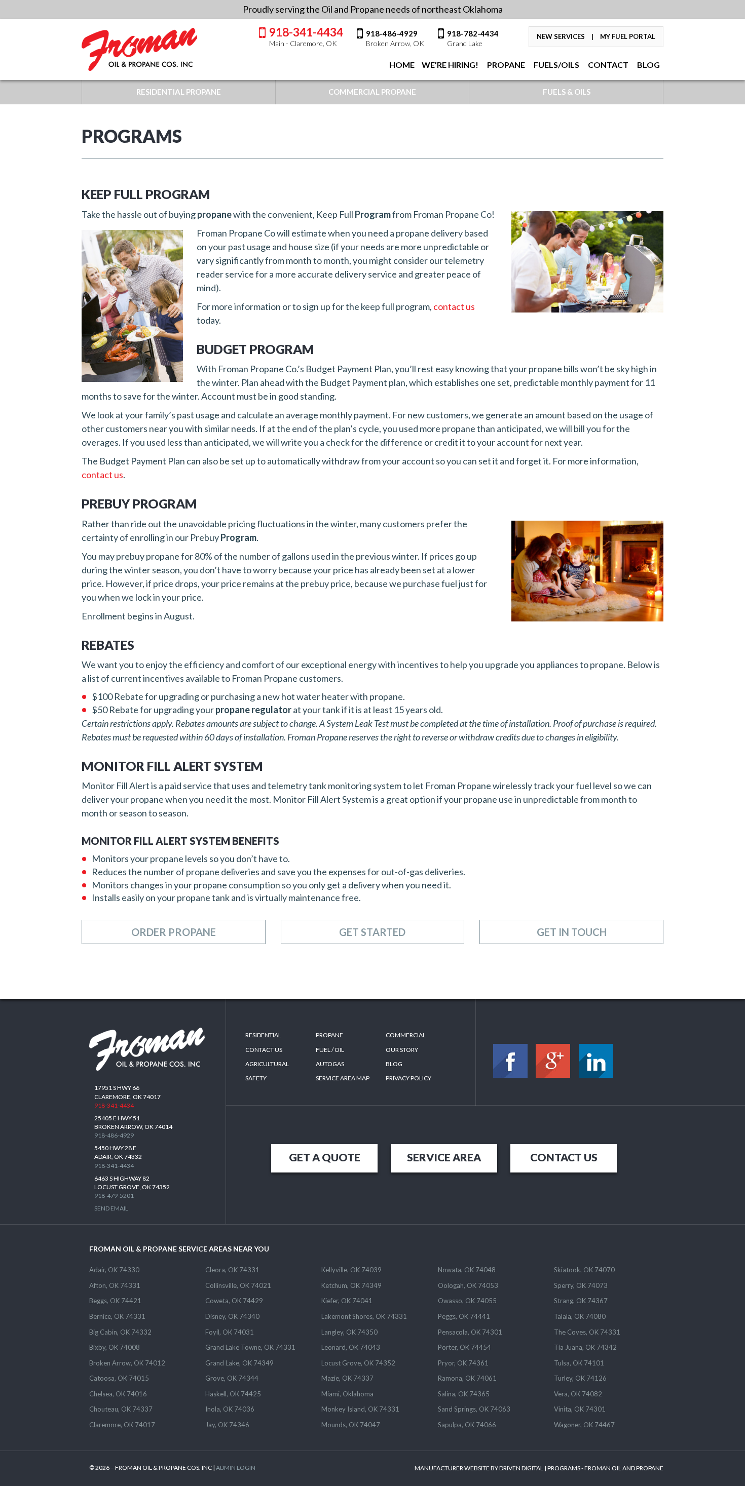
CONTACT (607, 64)
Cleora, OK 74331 (232, 1270)
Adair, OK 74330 (114, 1270)
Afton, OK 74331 (114, 1285)
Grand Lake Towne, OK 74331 (250, 1347)
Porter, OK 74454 (464, 1347)
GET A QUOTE (324, 1157)
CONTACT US (564, 1157)
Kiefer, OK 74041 (346, 1301)
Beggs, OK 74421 (115, 1301)
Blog (394, 1064)
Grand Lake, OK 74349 (239, 1363)
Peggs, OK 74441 (464, 1316)
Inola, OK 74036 (229, 1409)
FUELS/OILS (555, 64)
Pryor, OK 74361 (463, 1363)
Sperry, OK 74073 (581, 1285)
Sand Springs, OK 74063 (474, 1409)
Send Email (111, 1208)
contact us (454, 306)
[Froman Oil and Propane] (140, 49)
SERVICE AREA (444, 1157)
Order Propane (173, 932)
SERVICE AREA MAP (342, 1078)
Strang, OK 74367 (581, 1301)
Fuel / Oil (330, 1049)
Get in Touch (572, 932)
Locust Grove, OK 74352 (358, 1363)
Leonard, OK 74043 (350, 1347)
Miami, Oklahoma (347, 1394)
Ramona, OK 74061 (467, 1378)
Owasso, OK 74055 (467, 1301)
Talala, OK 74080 (580, 1316)
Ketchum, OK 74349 (351, 1285)
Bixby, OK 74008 (114, 1347)
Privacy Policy (408, 1078)
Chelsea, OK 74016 (118, 1394)
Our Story (402, 1049)
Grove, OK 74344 (231, 1378)
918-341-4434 (306, 36)
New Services (561, 36)
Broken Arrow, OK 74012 (127, 1363)
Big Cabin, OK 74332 (120, 1332)
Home (401, 64)
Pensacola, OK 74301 (470, 1332)
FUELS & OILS (566, 91)
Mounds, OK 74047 (350, 1425)
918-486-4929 (395, 38)
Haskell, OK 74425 (233, 1394)
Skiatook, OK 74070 (584, 1270)
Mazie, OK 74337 (347, 1378)
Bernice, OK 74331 (117, 1316)
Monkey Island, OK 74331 (360, 1409)
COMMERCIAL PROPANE (372, 91)
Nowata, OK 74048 (467, 1270)
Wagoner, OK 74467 (584, 1425)
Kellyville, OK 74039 (351, 1270)
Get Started (372, 932)
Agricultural (267, 1064)
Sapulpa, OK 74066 (467, 1425)
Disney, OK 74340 (232, 1316)
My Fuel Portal (627, 36)
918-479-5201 (114, 1195)
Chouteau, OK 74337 (121, 1409)
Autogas (330, 1064)
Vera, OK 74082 (578, 1394)
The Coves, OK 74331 (587, 1332)
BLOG (648, 64)
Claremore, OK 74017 (122, 1425)
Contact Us (263, 1049)
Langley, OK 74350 (349, 1332)
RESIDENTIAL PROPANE (178, 91)
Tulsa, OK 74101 (579, 1363)
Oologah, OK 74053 (468, 1285)
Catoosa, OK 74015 (119, 1378)
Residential (263, 1035)
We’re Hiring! (450, 64)
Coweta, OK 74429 (234, 1301)
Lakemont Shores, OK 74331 (364, 1316)
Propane (505, 64)
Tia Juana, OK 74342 (585, 1347)
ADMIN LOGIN (235, 1467)
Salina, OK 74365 (464, 1394)
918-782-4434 (473, 38)
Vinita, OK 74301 (580, 1409)
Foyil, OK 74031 (229, 1332)
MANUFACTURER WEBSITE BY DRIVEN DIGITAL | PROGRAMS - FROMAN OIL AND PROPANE (539, 1468)
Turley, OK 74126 (580, 1378)
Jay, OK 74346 (227, 1425)
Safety (256, 1078)
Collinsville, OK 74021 (238, 1285)
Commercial (406, 1035)
